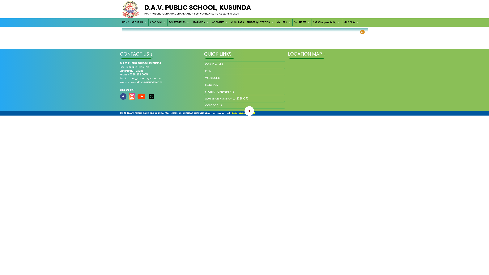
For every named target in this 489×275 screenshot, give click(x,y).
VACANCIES (212, 78)
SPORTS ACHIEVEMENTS (219, 92)
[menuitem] (125, 22)
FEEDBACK (211, 85)
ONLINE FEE (300, 22)
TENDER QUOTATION (258, 22)
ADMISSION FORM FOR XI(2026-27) (226, 98)
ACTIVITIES (218, 22)
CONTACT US (213, 105)
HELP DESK (349, 22)
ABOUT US (137, 22)
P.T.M (208, 71)
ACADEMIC (156, 22)
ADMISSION (199, 22)
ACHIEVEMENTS (177, 22)
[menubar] (241, 22)
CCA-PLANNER (214, 64)
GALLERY (282, 22)
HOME (125, 22)
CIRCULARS (237, 22)
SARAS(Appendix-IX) (325, 22)
